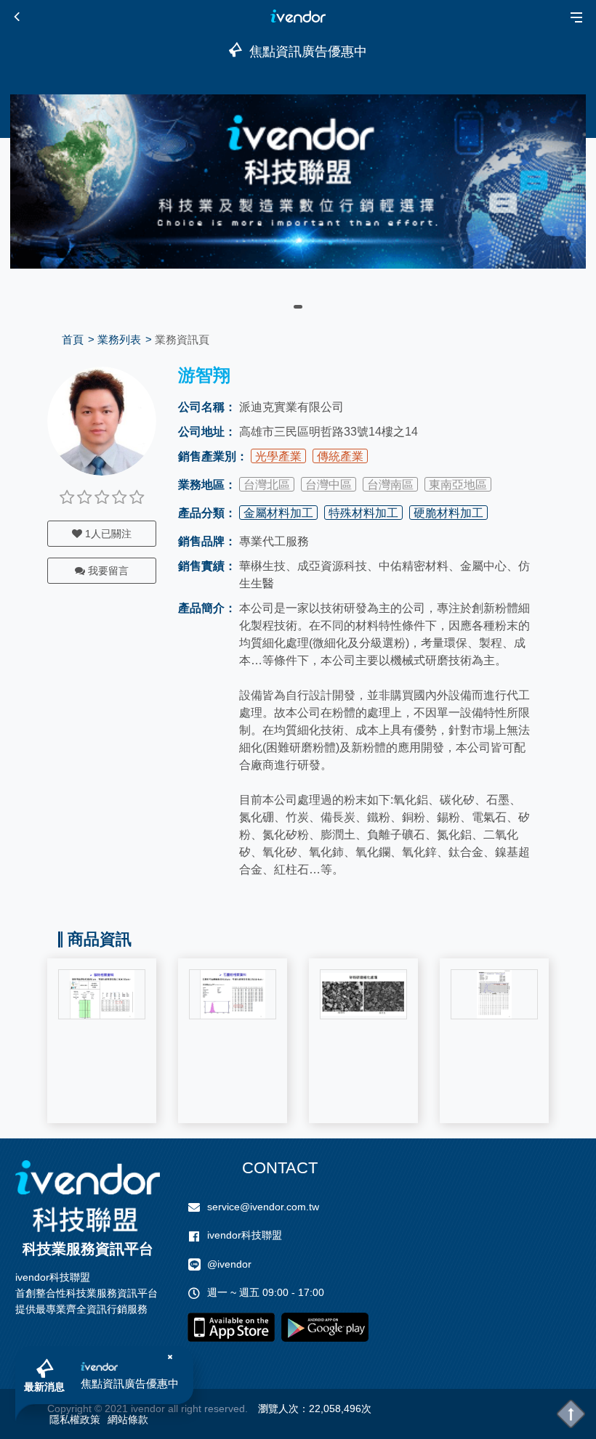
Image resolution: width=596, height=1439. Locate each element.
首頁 (73, 339)
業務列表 (119, 339)
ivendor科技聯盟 (244, 1235)
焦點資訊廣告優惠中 (130, 1383)
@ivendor (229, 1264)
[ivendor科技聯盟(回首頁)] (88, 1196)
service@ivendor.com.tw (263, 1206)
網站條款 (128, 1419)
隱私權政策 (74, 1419)
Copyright (69, 1408)
